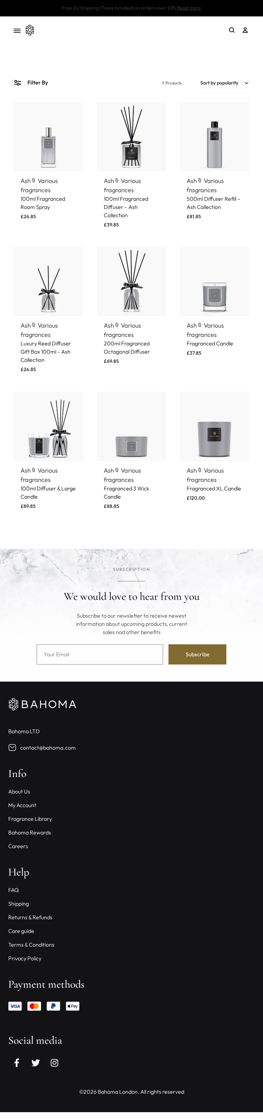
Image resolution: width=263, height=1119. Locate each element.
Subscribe (131, 602)
